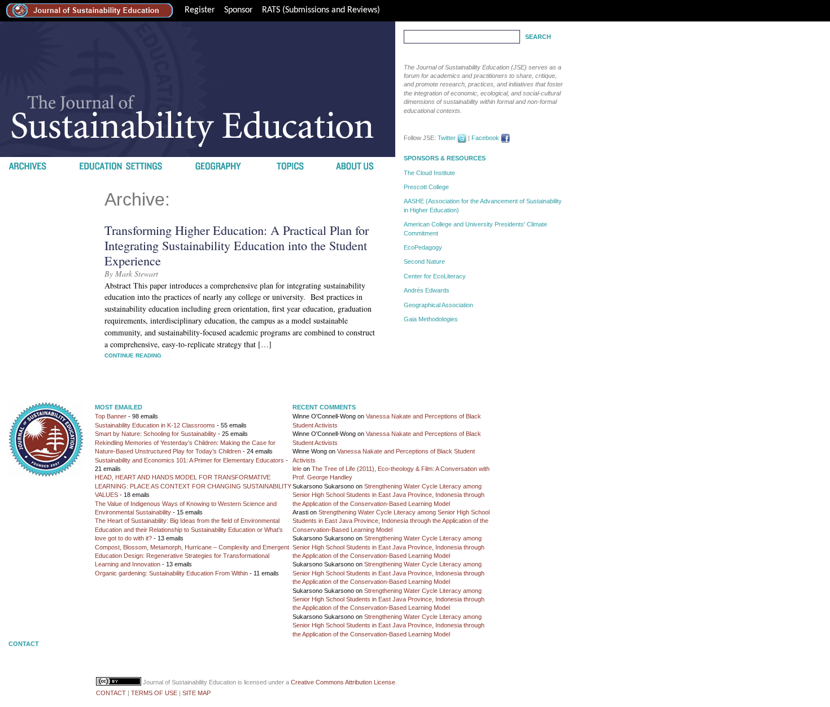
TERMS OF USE (154, 692)
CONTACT (111, 692)
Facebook (485, 137)
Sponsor (238, 10)
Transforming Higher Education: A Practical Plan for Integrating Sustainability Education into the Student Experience (236, 245)
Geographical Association (438, 305)
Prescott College (426, 187)
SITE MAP (196, 692)
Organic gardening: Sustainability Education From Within (171, 573)
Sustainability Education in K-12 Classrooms (155, 425)
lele (297, 468)
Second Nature (424, 261)
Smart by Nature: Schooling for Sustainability (155, 433)
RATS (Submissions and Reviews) (321, 10)
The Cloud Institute (429, 172)
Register (200, 10)
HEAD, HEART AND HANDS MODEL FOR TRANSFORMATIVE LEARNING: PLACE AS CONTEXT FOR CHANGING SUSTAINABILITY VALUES (193, 486)
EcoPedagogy (423, 247)
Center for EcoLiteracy (435, 276)
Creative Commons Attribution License (343, 682)
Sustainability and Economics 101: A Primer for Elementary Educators (189, 460)
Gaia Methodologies (431, 319)
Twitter (447, 137)
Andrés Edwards (426, 290)
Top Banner (110, 416)
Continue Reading (132, 355)
